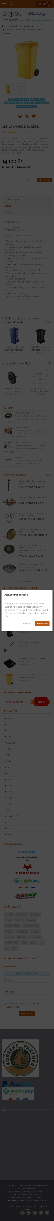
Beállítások (27, 623)
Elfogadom (43, 623)
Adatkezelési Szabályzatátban (33, 613)
